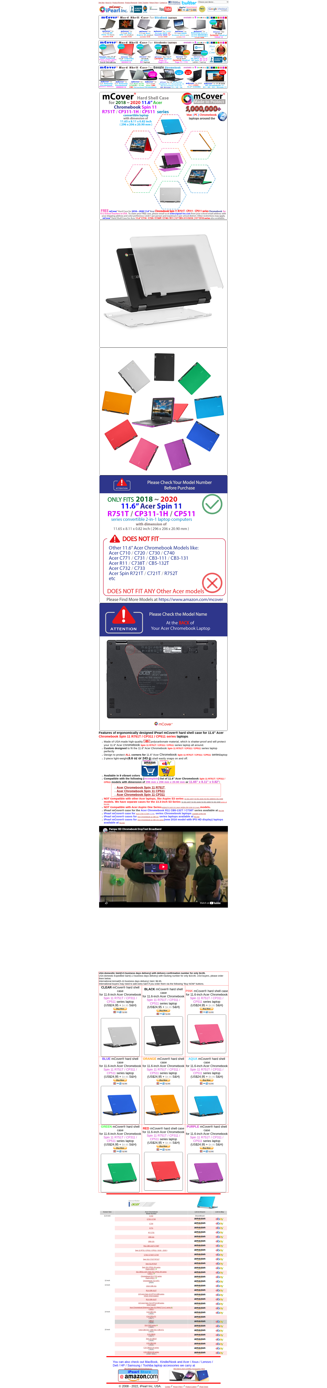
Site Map (101, 3)
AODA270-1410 (167, 807)
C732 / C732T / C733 (151, 1255)
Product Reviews (118, 3)
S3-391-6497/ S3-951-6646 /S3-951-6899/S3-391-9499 (203, 799)
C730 (151, 1224)
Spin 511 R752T (151, 1264)
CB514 (151, 1321)
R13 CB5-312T (151, 1290)
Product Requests (131, 3)
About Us (108, 3)
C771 (151, 1228)
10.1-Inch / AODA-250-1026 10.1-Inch (186, 807)
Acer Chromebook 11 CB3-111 (148, 817)
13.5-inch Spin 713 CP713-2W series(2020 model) (151, 1304)
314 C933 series (150, 1325)
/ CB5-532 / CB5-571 (156, 1330)
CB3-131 (151, 1241)
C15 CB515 (151, 1334)
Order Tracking (143, 3)
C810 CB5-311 (151, 1286)
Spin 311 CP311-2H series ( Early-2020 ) (151, 1268)
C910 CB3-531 (144, 1330)
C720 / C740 (151, 1219)
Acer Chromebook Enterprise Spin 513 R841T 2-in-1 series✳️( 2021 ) (151, 1308)
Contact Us (163, 3)
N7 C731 (151, 1232)
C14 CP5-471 (151, 1316)
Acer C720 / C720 (145, 814)
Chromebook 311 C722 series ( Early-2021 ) (151, 1277)
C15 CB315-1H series (151, 1348)
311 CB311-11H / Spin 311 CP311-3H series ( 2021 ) (151, 1273)
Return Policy (154, 3)
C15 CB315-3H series (151, 1352)
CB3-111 (151, 1237)
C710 (151, 1216)
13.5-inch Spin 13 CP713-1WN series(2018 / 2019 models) (151, 1295)
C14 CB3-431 (151, 1312)
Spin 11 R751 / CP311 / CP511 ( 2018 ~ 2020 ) (151, 1250)
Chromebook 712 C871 (151, 1281)
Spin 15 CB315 (151, 1339)
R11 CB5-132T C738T (151, 1246)
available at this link (199, 814)
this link (221, 811)
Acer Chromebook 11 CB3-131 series (151, 820)
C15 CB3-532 (151, 1343)
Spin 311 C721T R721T (151, 1259)
